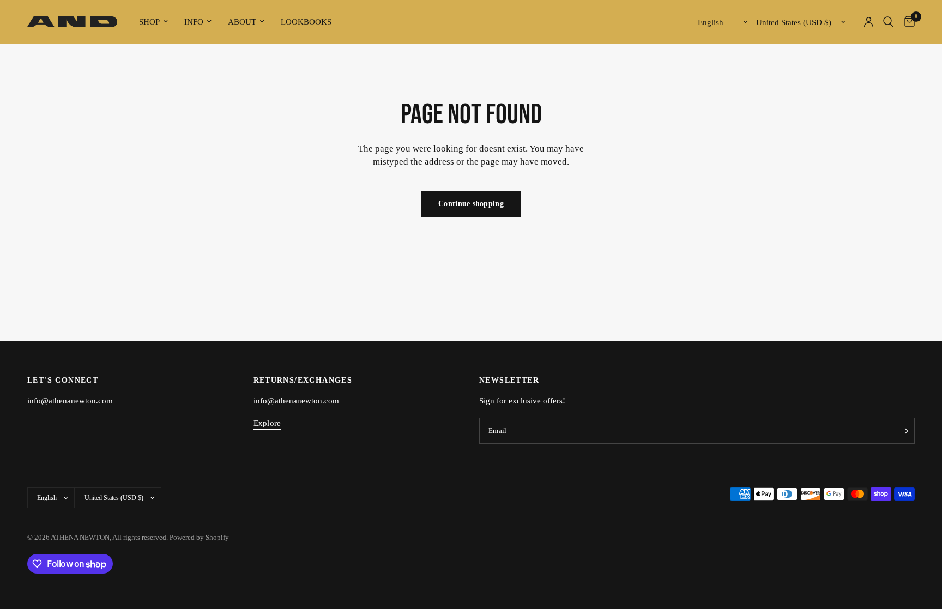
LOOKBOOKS (306, 21)
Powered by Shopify (199, 537)
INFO (193, 21)
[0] (907, 22)
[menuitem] (153, 22)
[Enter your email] (904, 431)
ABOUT (242, 21)
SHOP (149, 21)
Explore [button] (267, 423)
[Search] (888, 22)
